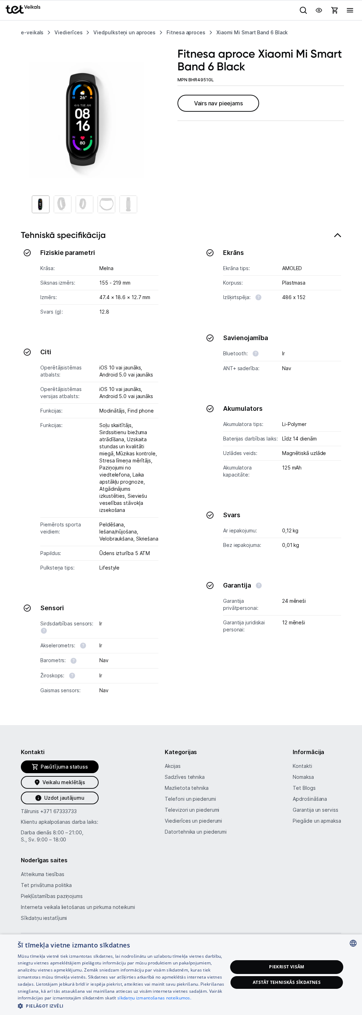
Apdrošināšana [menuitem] (310, 799)
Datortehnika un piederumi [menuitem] (196, 832)
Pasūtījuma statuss (64, 767)
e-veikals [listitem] (32, 32)
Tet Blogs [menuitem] (304, 788)
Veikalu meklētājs (63, 782)
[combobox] (353, 943)
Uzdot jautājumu (64, 798)
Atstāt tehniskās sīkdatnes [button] (287, 982)
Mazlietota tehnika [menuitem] (186, 788)
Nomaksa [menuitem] (303, 777)
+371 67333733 (58, 811)
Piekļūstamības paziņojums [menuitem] (52, 896)
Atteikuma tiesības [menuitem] (42, 874)
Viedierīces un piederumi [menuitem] (193, 821)
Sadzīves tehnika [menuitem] (185, 777)
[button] (123, 1006)
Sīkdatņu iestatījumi (44, 918)
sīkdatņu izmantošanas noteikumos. (154, 998)
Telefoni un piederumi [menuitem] (190, 799)
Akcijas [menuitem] (172, 766)
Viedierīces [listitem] (68, 32)
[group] (86, 120)
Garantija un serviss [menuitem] (315, 810)
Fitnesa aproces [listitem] (186, 32)
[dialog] (181, 974)
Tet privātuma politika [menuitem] (46, 885)
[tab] (181, 466)
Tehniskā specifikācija (63, 235)
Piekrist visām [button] (286, 967)
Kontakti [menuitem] (302, 766)
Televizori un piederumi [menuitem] (192, 810)
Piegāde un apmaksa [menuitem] (317, 821)
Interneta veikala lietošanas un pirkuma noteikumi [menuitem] (78, 907)
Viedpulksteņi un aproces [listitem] (124, 32)
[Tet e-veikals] (23, 9)
